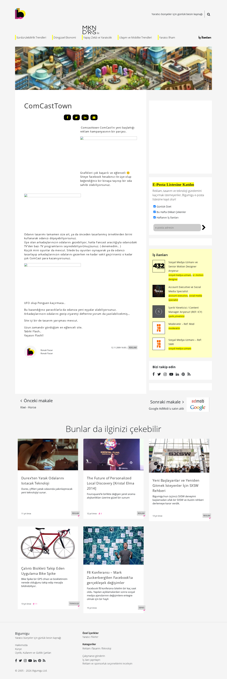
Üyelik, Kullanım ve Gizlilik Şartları (33, 652)
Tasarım (96, 648)
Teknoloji (106, 648)
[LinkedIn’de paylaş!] (85, 117)
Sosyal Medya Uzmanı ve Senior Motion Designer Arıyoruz (183, 266)
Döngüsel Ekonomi (65, 37)
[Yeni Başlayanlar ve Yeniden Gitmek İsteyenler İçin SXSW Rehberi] (179, 455)
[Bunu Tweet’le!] (76, 117)
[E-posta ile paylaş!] (94, 117)
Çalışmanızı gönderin (93, 656)
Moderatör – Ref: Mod (181, 324)
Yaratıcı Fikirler (90, 637)
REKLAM (133, 347)
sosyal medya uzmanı (179, 275)
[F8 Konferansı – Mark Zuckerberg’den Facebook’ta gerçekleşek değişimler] (113, 545)
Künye (18, 649)
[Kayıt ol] (204, 227)
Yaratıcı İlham (167, 37)
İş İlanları (204, 37)
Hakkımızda (21, 645)
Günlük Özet (164, 206)
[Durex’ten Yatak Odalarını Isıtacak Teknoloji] (48, 454)
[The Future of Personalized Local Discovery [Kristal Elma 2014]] (113, 454)
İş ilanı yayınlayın (91, 659)
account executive (178, 295)
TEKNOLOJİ (74, 603)
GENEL (142, 607)
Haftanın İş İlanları (168, 217)
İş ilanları (160, 255)
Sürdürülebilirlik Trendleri (31, 37)
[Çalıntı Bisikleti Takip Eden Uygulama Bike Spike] (48, 543)
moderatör (174, 328)
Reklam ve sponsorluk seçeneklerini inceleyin (107, 663)
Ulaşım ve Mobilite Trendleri (135, 37)
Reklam (86, 648)
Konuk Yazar (47, 350)
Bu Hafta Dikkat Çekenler (171, 212)
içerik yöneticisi (176, 316)
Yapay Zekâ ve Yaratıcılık (97, 37)
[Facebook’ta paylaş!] (67, 117)
